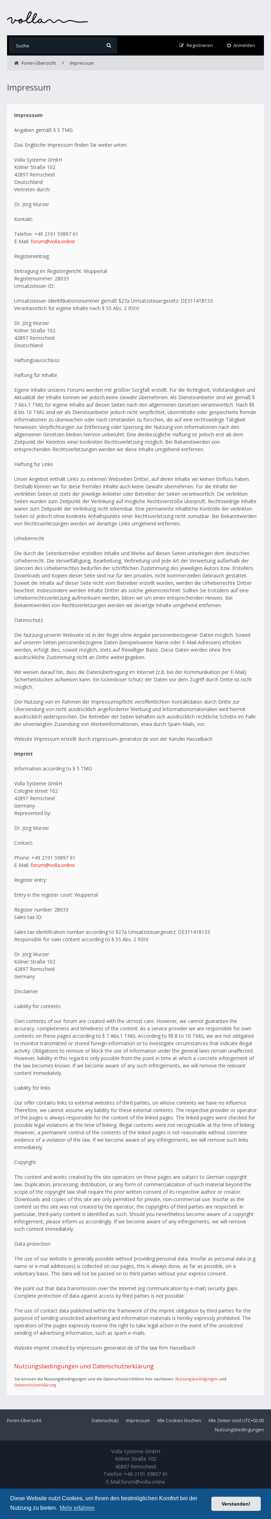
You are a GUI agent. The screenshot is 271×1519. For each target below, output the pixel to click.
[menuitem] (241, 45)
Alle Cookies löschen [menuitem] (179, 1420)
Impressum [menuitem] (138, 1420)
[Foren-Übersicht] (47, 17)
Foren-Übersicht (24, 1420)
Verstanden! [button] (236, 1504)
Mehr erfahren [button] (77, 1508)
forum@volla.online (53, 241)
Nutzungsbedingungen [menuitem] (239, 1429)
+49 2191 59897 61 (146, 1474)
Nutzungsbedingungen (196, 1378)
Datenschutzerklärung (35, 1384)
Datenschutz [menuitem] (105, 1420)
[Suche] (109, 45)
